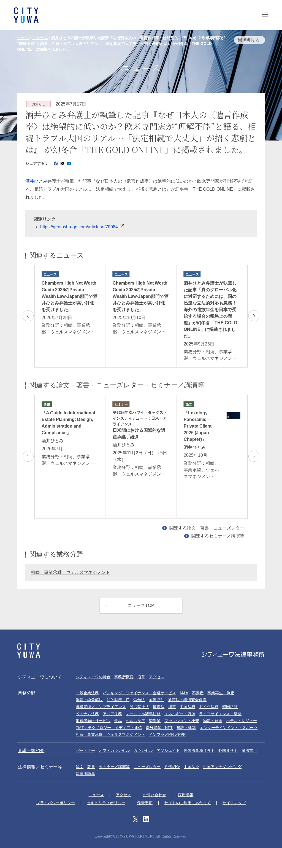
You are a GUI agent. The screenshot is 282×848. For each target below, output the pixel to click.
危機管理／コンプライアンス (101, 706)
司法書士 (249, 750)
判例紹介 (172, 767)
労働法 (139, 700)
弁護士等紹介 (31, 750)
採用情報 (185, 795)
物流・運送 (212, 721)
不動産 (198, 693)
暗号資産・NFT (159, 727)
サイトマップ (234, 803)
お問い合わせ (154, 795)
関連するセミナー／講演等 (217, 536)
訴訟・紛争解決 (89, 700)
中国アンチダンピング (222, 767)
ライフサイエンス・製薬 (220, 714)
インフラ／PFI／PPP (167, 734)
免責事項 (145, 803)
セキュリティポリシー (106, 803)
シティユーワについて (40, 677)
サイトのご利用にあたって (187, 803)
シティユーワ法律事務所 (28, 650)
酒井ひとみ (36, 181)
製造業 (155, 721)
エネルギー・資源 (179, 714)
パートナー (85, 750)
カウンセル (143, 750)
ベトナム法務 (87, 714)
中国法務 (187, 706)
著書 (91, 767)
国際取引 (156, 700)
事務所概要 (124, 677)
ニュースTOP (141, 605)
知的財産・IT (118, 700)
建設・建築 (186, 727)
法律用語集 (85, 773)
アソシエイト (168, 750)
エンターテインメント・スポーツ (228, 727)
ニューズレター (147, 767)
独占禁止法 (139, 706)
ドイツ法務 (208, 706)
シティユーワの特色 (93, 677)
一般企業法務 (87, 693)
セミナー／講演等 (114, 767)
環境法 (158, 706)
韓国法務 (230, 706)
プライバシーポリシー (55, 803)
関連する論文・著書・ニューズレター (206, 528)
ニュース (96, 795)
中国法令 (191, 767)
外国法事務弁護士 (199, 750)
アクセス (156, 677)
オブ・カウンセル (114, 750)
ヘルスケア (135, 721)
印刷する (251, 40)
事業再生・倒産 (220, 693)
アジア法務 (112, 714)
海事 (172, 706)
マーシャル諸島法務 (143, 714)
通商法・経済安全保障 (187, 700)
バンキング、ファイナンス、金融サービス (139, 693)
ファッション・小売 (181, 721)
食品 (118, 721)
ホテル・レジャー (241, 721)
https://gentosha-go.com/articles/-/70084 (79, 227)
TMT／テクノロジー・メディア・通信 (109, 727)
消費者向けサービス (93, 721)
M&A (184, 693)
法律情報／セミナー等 (40, 767)
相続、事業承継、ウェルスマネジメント (70, 572)
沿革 (141, 677)
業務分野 (27, 693)
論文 (79, 767)
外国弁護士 (228, 750)
